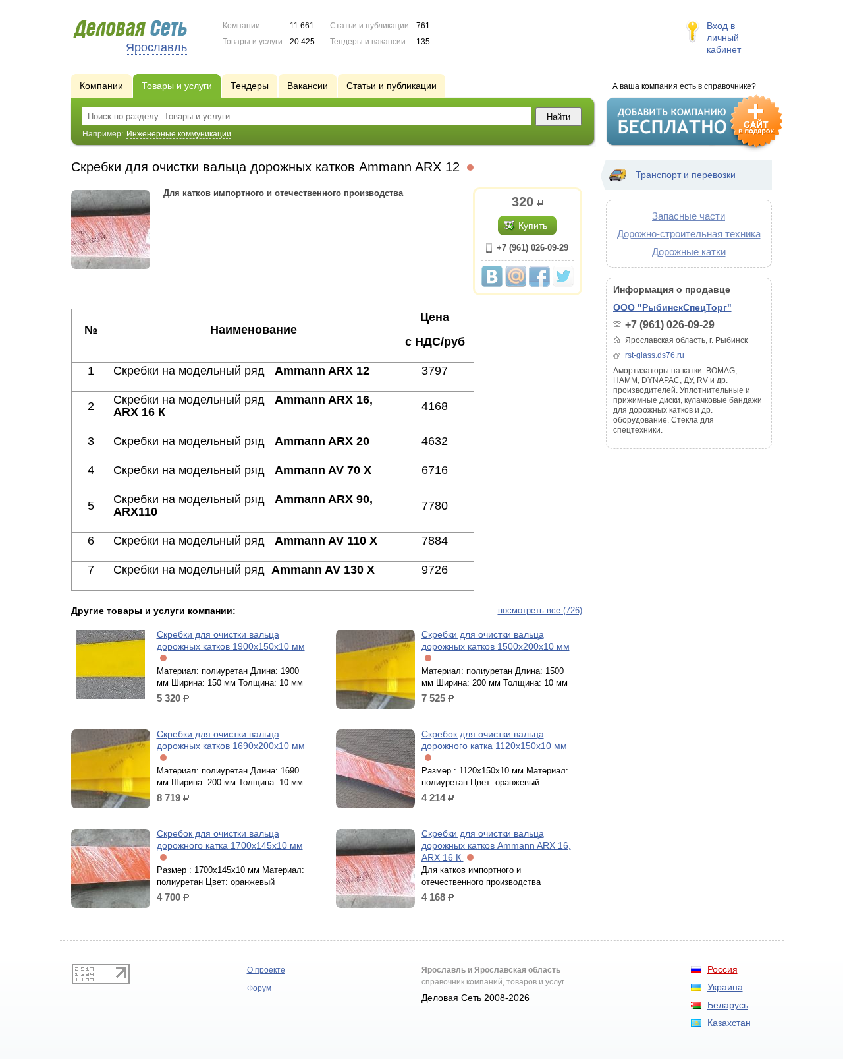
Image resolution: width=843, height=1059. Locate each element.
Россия (722, 969)
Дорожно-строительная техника (689, 233)
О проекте (266, 970)
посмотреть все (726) (540, 610)
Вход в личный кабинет (724, 37)
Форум (259, 988)
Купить (532, 225)
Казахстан (729, 1022)
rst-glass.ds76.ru (654, 355)
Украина (725, 987)
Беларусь (727, 1005)
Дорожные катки (689, 251)
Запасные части (688, 216)
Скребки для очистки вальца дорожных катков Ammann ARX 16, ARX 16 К (496, 845)
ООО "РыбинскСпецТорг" (672, 307)
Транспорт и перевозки (686, 174)
